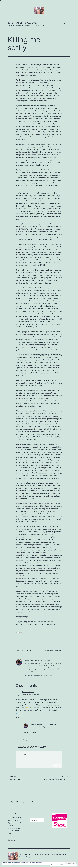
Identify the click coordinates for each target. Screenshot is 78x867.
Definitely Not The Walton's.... (23, 23)
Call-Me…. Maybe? (14, 820)
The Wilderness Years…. (15, 817)
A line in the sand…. (14, 828)
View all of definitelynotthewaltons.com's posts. (38, 675)
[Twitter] (32, 801)
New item (67, 24)
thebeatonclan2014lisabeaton (43, 724)
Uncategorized (58, 650)
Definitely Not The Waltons (17, 802)
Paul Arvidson (28, 691)
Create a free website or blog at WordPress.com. (34, 854)
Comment (57, 765)
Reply (17, 718)
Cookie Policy (31, 864)
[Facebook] (30, 801)
